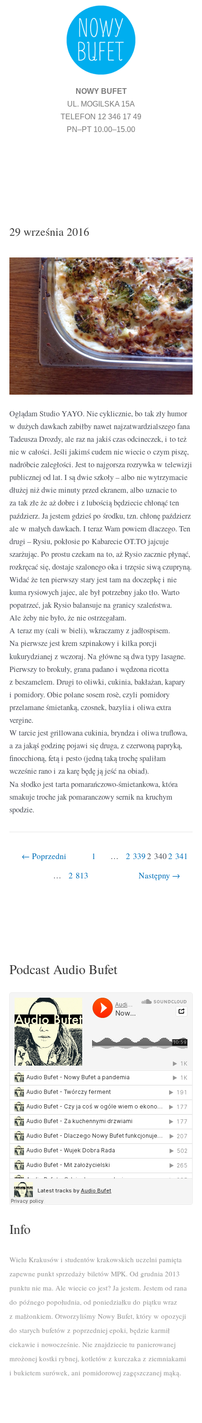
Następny (159, 875)
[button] (101, 168)
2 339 (135, 856)
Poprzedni (44, 856)
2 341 (177, 856)
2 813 (78, 875)
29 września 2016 (49, 231)
